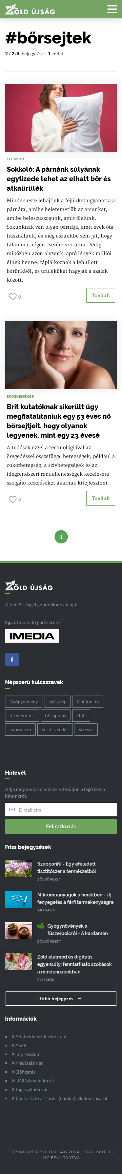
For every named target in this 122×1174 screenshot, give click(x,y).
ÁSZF (20, 1045)
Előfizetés (24, 1072)
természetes (22, 715)
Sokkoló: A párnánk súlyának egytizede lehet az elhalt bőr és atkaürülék (59, 178)
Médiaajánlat (28, 1063)
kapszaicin (20, 729)
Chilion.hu (88, 701)
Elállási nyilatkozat (34, 1080)
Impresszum (27, 1054)
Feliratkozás (61, 826)
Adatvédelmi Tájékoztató (40, 1036)
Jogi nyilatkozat (31, 1089)
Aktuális (46, 910)
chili (81, 715)
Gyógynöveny (23, 701)
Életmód (15, 159)
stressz (86, 729)
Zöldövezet (49, 879)
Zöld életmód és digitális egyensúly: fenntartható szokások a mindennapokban (74, 964)
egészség (57, 701)
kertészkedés (55, 729)
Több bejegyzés (57, 998)
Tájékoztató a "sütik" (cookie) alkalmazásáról (60, 1098)
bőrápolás (55, 715)
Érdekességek (20, 396)
